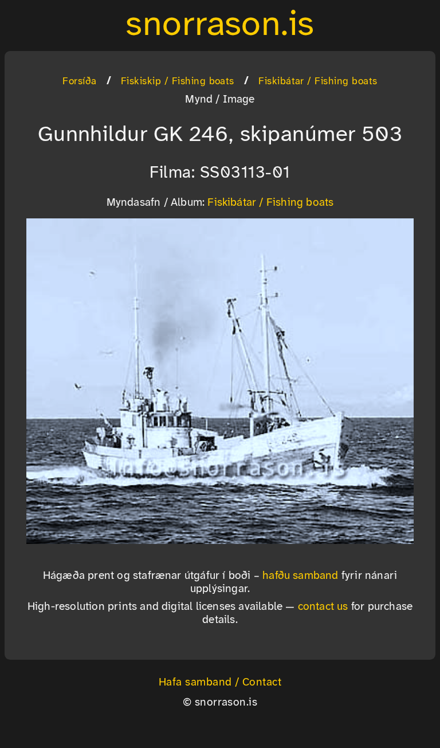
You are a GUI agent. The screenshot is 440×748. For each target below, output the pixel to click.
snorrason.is (220, 25)
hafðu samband (300, 576)
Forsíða (79, 81)
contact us (323, 607)
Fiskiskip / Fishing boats (177, 81)
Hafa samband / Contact (220, 682)
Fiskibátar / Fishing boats (317, 81)
